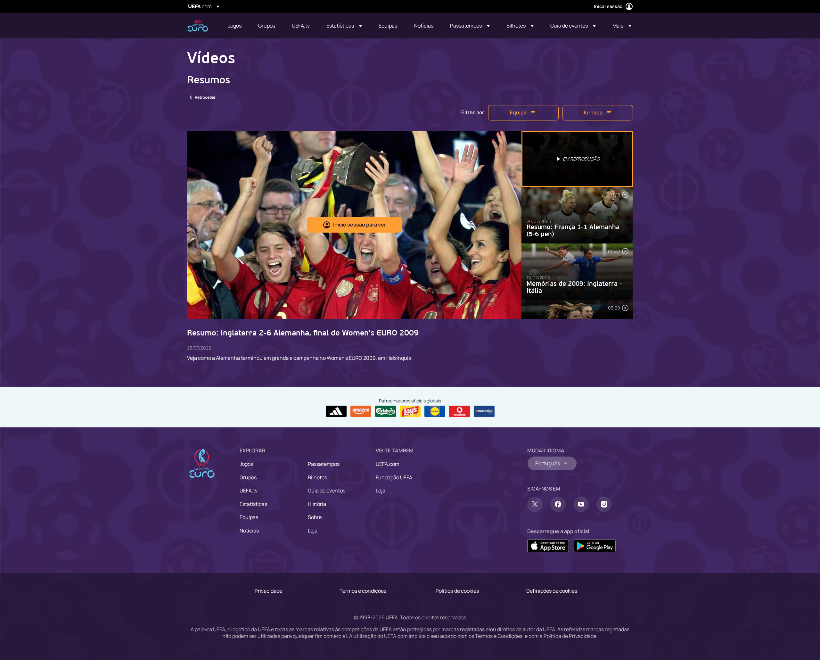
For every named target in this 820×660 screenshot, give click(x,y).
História (317, 503)
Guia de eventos (326, 490)
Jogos (246, 463)
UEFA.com (387, 463)
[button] (344, 26)
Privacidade (268, 590)
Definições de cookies (551, 590)
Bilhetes (317, 477)
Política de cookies (457, 590)
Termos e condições (363, 590)
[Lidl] (434, 411)
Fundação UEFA (394, 477)
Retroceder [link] (205, 97)
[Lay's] (410, 411)
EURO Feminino (198, 26)
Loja (312, 530)
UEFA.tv (249, 490)
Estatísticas (253, 503)
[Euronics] (484, 411)
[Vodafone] (459, 411)
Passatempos (324, 463)
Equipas (249, 517)
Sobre (315, 517)
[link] (235, 26)
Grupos (248, 477)
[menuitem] (235, 26)
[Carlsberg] (385, 411)
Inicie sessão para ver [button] (359, 224)
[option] (577, 159)
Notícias (249, 530)
